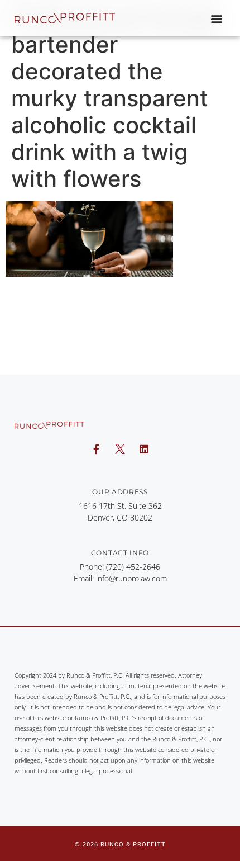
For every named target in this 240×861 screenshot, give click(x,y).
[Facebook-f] (96, 449)
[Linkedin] (144, 449)
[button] (216, 18)
